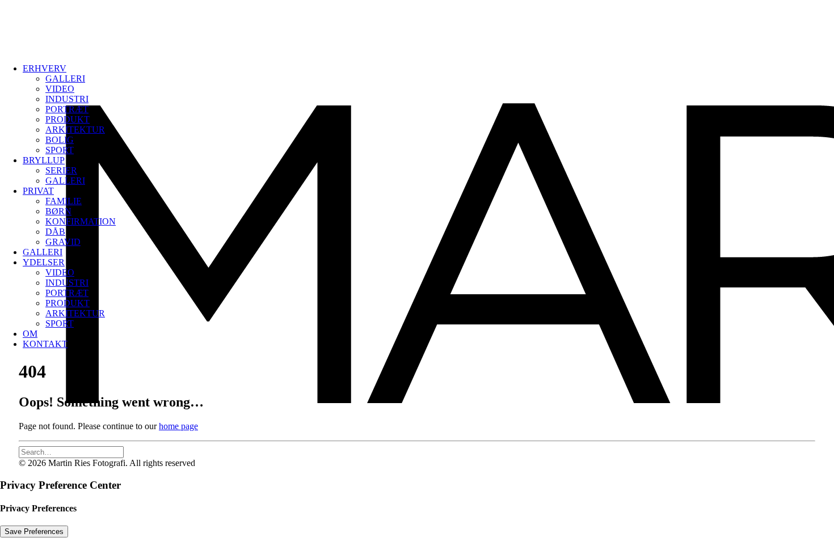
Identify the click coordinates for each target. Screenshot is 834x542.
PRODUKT (67, 119)
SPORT (59, 150)
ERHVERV (44, 68)
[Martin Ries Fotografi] (417, 27)
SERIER (61, 170)
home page (178, 426)
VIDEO (59, 89)
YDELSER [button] (44, 262)
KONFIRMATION (80, 221)
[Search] (71, 451)
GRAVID (63, 242)
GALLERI (65, 78)
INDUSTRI (67, 99)
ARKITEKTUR (75, 129)
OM (30, 333)
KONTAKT (45, 344)
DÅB (55, 231)
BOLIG (59, 140)
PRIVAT (38, 191)
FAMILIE (63, 201)
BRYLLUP (44, 160)
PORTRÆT (67, 109)
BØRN (58, 211)
